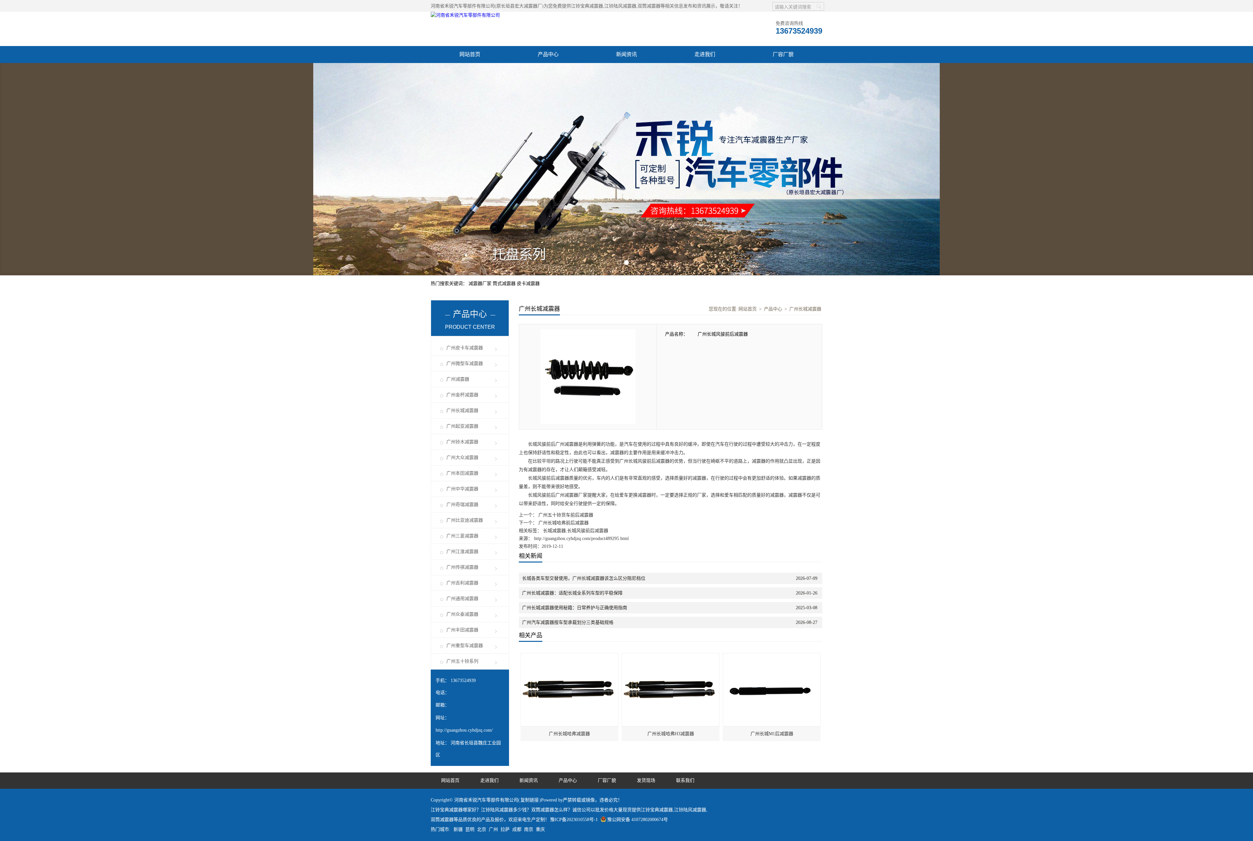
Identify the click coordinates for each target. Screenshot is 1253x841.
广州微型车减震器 (464, 363)
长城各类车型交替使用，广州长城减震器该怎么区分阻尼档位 (583, 578)
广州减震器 (457, 379)
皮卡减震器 (528, 283)
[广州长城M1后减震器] (772, 656)
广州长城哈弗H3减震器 (670, 733)
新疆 (458, 829)
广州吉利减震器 (462, 582)
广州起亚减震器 (462, 426)
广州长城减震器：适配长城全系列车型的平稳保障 (572, 593)
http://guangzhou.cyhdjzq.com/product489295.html (581, 538)
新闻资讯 (626, 54)
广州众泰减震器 (462, 614)
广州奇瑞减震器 (462, 504)
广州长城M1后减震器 (771, 733)
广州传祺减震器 (462, 567)
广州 (493, 829)
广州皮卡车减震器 (464, 347)
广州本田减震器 (462, 473)
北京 (481, 829)
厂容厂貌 (783, 54)
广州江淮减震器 (462, 551)
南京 (528, 829)
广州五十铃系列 (462, 661)
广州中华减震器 (462, 488)
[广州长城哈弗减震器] (570, 656)
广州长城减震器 (462, 410)
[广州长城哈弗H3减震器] (671, 656)
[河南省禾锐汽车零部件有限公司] (465, 15)
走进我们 (704, 54)
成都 (516, 829)
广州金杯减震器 (462, 394)
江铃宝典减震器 (587, 6)
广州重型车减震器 (464, 645)
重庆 (540, 829)
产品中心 (548, 54)
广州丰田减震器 (462, 629)
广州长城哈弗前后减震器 (563, 522)
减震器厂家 (481, 283)
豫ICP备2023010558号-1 (574, 819)
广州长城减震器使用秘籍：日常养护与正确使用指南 (574, 607)
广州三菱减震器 (462, 535)
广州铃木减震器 (462, 441)
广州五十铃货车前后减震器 (565, 515)
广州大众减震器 (462, 457)
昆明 (469, 829)
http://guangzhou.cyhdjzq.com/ (464, 730)
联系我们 (685, 780)
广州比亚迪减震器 (464, 520)
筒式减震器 (505, 283)
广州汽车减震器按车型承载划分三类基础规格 (567, 622)
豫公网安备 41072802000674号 (637, 819)
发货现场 (646, 780)
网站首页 (469, 54)
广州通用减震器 (462, 598)
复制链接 (529, 800)
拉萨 (505, 829)
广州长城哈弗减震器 (569, 733)
